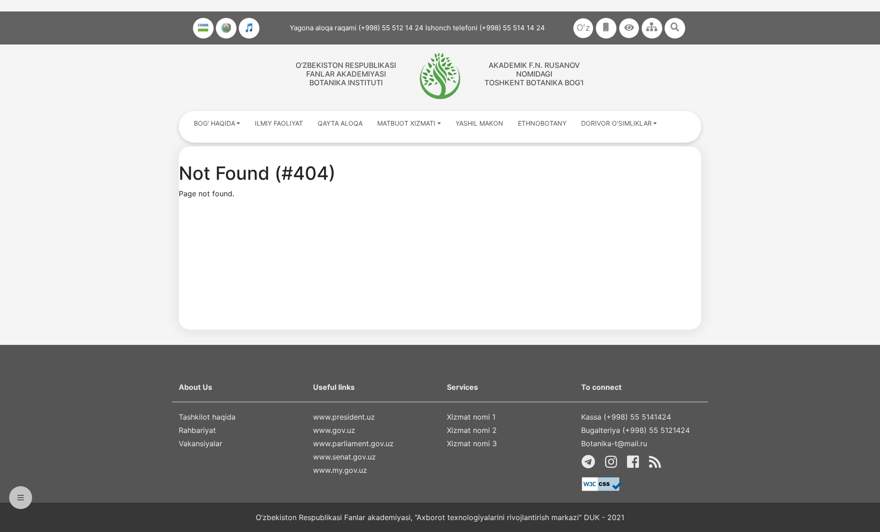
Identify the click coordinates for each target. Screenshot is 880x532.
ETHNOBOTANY (542, 123)
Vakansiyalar (200, 443)
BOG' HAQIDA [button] (214, 123)
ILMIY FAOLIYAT (279, 123)
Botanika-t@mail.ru (614, 443)
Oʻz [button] (583, 27)
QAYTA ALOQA (340, 123)
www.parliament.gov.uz (353, 443)
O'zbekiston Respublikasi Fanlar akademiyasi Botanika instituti (346, 74)
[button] (629, 28)
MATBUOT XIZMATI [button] (406, 123)
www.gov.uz (334, 430)
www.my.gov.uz (340, 470)
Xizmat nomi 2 (472, 430)
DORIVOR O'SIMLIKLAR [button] (616, 123)
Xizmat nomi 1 (471, 416)
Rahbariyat (197, 430)
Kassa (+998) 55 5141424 (626, 416)
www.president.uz (344, 416)
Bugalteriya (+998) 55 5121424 (635, 430)
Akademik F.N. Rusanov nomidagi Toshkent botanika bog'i (533, 74)
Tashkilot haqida (207, 416)
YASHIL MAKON (479, 123)
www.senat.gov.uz (344, 456)
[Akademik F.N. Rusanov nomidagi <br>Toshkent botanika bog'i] (440, 76)
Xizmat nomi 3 (472, 443)
